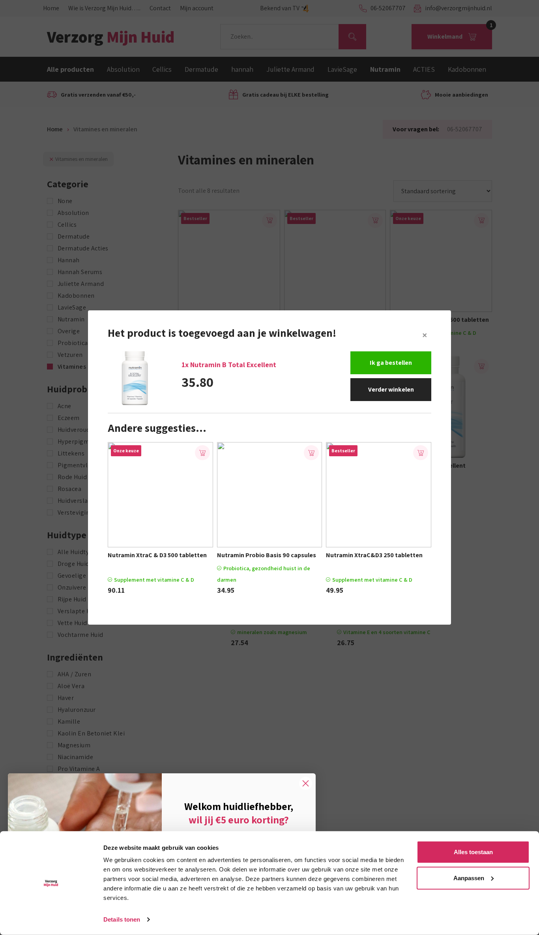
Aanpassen (468, 877)
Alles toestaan (473, 852)
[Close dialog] (306, 783)
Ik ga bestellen (391, 362)
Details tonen (121, 919)
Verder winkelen (391, 389)
